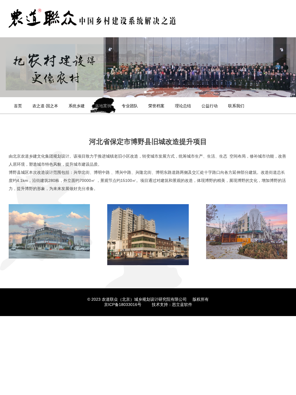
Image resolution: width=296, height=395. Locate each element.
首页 (18, 106)
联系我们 (236, 106)
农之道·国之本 (45, 106)
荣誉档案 (156, 106)
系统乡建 (77, 106)
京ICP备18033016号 (122, 304)
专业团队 (130, 106)
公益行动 (209, 106)
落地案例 (103, 106)
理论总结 (183, 106)
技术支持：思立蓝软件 (172, 304)
